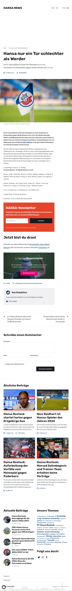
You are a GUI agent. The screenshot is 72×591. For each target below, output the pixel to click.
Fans (44, 520)
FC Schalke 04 (39, 527)
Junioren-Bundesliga (52, 532)
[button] (54, 8)
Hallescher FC (63, 527)
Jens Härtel (42, 151)
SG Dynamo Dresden (41, 538)
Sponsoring (47, 538)
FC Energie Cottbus (41, 522)
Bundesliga (55, 518)
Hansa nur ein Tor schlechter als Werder (18, 48)
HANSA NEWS (13, 8)
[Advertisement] (36, 32)
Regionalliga (57, 536)
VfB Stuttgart (65, 542)
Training (57, 540)
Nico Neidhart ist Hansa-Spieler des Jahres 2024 (49, 417)
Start (5, 48)
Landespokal (53, 534)
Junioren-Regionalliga (43, 534)
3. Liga (39, 518)
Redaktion (24, 72)
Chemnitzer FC (63, 518)
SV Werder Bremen (37, 283)
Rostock (64, 536)
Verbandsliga (58, 542)
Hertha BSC (54, 529)
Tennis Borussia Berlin (42, 540)
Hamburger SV (40, 529)
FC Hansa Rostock (27, 283)
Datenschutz (7, 580)
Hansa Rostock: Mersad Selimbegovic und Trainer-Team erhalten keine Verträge (52, 469)
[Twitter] (39, 557)
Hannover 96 (48, 529)
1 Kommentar (21, 433)
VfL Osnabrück (40, 544)
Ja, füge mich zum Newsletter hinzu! (14, 364)
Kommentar (7, 341)
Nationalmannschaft (41, 536)
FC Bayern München (57, 520)
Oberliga (49, 536)
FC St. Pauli (45, 527)
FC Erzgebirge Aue (50, 522)
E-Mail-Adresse (34, 355)
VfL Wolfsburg (47, 544)
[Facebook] (46, 557)
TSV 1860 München (50, 542)
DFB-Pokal (39, 520)
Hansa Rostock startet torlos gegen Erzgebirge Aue (18, 417)
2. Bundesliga (18, 283)
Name (5, 355)
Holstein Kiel (60, 529)
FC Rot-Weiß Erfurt (59, 525)
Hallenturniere (57, 527)
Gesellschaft (50, 527)
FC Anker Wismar (48, 520)
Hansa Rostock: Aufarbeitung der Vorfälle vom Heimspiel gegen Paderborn (16, 469)
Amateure (46, 518)
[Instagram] (43, 557)
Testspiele (51, 540)
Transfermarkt (41, 542)
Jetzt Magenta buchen (29, 273)
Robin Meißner (27, 142)
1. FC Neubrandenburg (41, 516)
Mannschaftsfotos (61, 534)
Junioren (40, 532)
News (8, 283)
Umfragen (43, 247)
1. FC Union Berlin (50, 516)
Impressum (7, 576)
